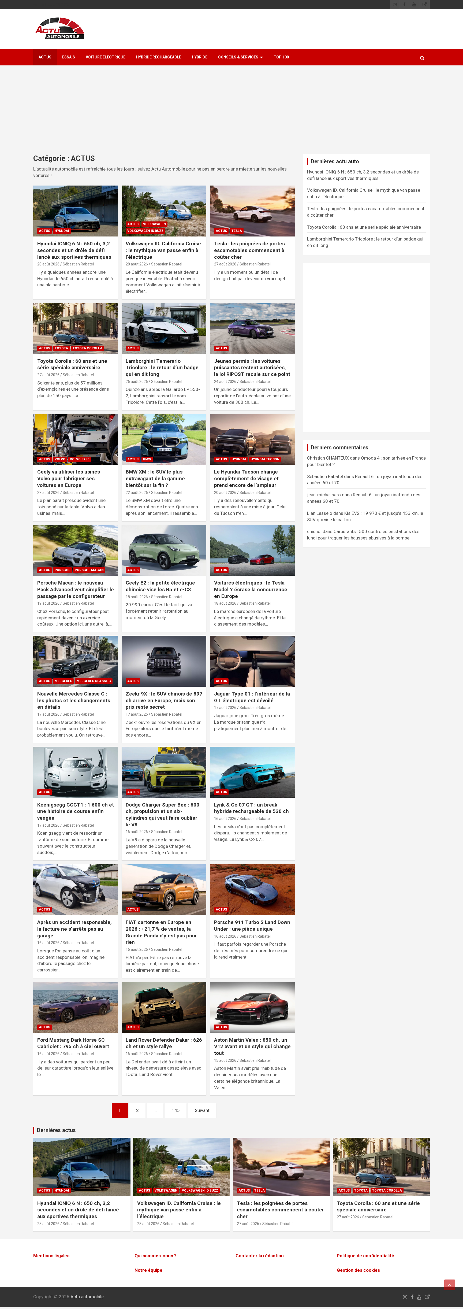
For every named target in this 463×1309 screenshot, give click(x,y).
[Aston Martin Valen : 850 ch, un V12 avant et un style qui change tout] (252, 1007)
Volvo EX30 (79, 459)
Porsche (62, 570)
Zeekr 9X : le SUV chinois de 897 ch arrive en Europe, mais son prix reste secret (164, 700)
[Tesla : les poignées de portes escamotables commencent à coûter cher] (252, 211)
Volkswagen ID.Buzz (145, 231)
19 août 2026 (48, 603)
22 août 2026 (137, 492)
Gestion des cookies (358, 1270)
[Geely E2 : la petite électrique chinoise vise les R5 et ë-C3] (164, 550)
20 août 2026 (225, 492)
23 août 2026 (48, 492)
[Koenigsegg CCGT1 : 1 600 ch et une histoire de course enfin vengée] (75, 772)
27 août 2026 (225, 264)
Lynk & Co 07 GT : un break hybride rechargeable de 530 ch (251, 808)
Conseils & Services (238, 57)
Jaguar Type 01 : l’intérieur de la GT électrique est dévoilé (252, 697)
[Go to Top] (449, 1285)
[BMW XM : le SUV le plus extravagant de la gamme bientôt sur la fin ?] (164, 439)
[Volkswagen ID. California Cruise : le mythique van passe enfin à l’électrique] (164, 211)
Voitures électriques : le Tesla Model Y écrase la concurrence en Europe (250, 589)
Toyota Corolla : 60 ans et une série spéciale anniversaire (72, 364)
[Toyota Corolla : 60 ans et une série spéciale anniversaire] (75, 328)
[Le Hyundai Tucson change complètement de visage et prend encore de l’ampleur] (252, 439)
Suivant (202, 1110)
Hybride (199, 57)
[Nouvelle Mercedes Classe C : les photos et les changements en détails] (75, 661)
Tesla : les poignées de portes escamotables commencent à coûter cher (249, 250)
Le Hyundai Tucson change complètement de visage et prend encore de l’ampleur (246, 478)
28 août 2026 (48, 264)
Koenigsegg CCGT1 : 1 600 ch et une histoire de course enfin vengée (75, 811)
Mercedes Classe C (94, 681)
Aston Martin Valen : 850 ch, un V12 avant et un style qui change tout (252, 1046)
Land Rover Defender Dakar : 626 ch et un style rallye (164, 1043)
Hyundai (62, 231)
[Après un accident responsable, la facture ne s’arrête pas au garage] (75, 889)
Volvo (60, 459)
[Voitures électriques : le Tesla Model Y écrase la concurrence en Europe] (252, 550)
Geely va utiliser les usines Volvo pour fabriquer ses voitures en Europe (68, 478)
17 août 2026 (48, 714)
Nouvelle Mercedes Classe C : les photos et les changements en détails (73, 700)
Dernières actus (56, 1130)
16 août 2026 (137, 832)
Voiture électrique (105, 57)
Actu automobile (87, 1296)
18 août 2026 (137, 597)
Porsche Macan (89, 570)
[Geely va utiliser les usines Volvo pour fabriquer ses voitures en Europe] (75, 439)
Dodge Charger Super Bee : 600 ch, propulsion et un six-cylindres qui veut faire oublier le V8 (162, 815)
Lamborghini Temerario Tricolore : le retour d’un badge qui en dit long (162, 367)
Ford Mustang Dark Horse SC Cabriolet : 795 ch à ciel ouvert (73, 1043)
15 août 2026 (225, 1060)
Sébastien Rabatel (78, 264)
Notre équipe (148, 1270)
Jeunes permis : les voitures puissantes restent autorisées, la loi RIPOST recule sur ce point (252, 367)
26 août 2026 (137, 381)
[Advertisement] (231, 113)
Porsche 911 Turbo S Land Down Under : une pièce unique (252, 925)
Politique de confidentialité (365, 1255)
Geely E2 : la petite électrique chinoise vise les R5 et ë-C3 (160, 586)
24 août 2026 (225, 381)
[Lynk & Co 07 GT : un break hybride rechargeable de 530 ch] (252, 772)
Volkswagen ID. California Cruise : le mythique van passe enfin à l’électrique (163, 250)
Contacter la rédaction (260, 1255)
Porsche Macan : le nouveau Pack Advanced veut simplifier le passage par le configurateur (75, 589)
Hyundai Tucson (265, 459)
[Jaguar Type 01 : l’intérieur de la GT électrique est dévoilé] (252, 661)
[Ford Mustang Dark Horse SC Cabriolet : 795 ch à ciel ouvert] (75, 1007)
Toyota (61, 348)
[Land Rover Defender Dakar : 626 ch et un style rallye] (164, 1007)
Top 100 (281, 57)
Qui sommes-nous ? (156, 1255)
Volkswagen (154, 224)
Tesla (237, 231)
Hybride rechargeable (158, 57)
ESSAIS (68, 57)
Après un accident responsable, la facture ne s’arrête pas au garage (74, 928)
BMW (147, 459)
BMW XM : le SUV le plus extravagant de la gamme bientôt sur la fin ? (155, 478)
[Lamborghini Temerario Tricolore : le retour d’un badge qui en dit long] (164, 328)
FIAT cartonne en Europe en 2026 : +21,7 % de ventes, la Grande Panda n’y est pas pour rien (161, 932)
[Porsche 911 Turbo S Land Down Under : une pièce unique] (252, 889)
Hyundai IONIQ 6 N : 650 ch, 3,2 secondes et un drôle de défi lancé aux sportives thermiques (74, 250)
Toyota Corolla (87, 348)
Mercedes (63, 681)
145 (176, 1110)
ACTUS (45, 57)
